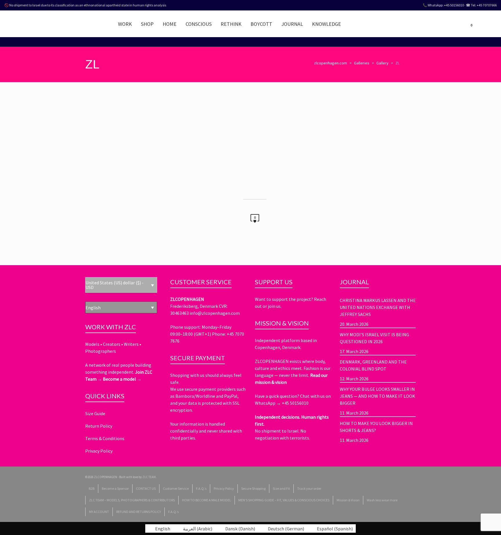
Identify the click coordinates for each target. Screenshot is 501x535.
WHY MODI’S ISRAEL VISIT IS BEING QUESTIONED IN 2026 (374, 338)
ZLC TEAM (149, 477)
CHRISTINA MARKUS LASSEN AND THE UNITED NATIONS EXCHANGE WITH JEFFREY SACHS (378, 307)
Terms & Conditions (104, 438)
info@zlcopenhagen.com (215, 313)
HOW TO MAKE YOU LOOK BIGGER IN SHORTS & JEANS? (376, 426)
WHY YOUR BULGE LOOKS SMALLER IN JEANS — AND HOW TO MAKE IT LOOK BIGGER (377, 396)
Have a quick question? (277, 396)
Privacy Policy (98, 451)
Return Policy (98, 426)
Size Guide (95, 413)
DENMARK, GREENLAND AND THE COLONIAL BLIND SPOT (373, 365)
